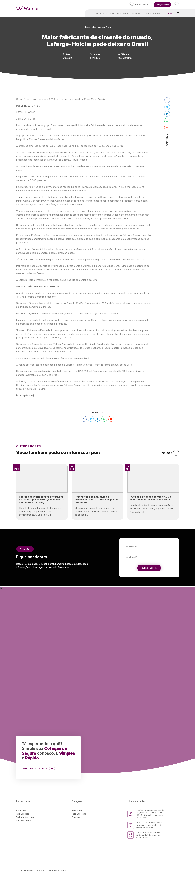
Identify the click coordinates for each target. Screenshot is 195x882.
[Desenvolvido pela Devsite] (177, 870)
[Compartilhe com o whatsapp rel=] (167, 120)
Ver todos (166, 452)
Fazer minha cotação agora (34, 768)
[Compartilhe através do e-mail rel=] (167, 127)
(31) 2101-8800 (141, 5)
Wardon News (104, 27)
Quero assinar (149, 568)
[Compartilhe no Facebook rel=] (167, 100)
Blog (94, 27)
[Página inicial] (28, 7)
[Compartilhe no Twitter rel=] (167, 107)
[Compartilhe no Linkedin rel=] (167, 114)
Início (87, 27)
